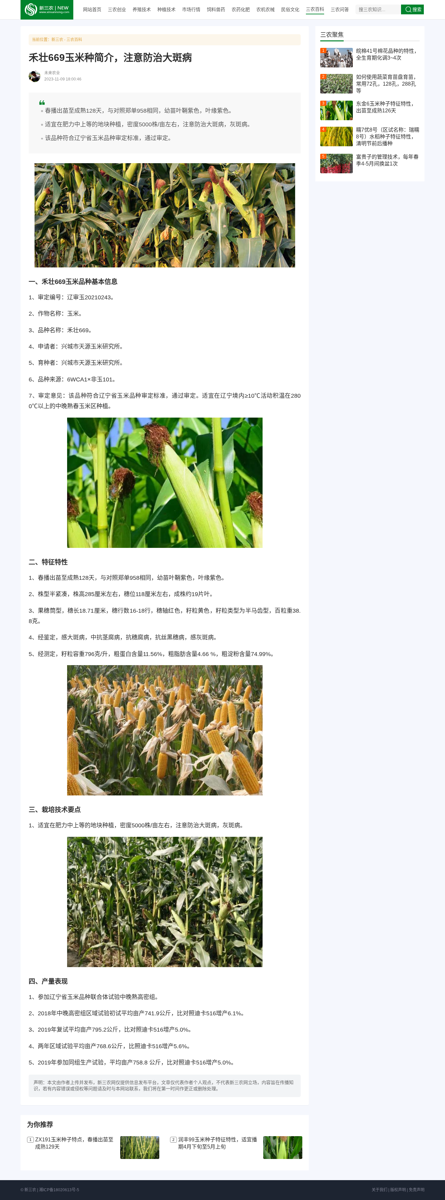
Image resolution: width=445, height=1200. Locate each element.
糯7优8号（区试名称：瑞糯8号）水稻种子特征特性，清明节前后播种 (387, 136)
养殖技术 (142, 9)
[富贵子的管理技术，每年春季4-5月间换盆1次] (336, 163)
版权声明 (398, 1190)
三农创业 (117, 9)
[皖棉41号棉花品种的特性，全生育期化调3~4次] (336, 57)
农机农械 (265, 9)
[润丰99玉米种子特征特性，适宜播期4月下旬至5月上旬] (282, 1147)
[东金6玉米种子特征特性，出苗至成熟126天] (336, 110)
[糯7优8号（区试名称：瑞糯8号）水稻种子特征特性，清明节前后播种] (336, 136)
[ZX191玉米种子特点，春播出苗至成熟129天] (139, 1147)
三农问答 (340, 9)
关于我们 (379, 1190)
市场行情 (191, 9)
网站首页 (92, 9)
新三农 (57, 39)
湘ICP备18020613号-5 (59, 1190)
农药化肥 (241, 9)
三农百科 (315, 9)
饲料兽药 (216, 9)
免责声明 (416, 1190)
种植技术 (166, 9)
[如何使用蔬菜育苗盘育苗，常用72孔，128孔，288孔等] (336, 83)
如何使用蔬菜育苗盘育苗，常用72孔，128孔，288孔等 (387, 83)
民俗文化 (290, 9)
